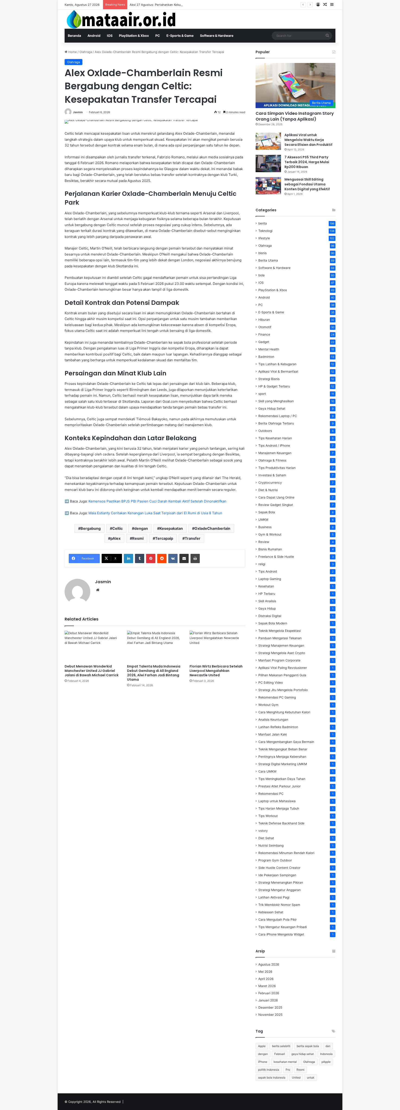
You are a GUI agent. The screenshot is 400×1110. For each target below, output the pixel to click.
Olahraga (85, 52)
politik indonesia (268, 1069)
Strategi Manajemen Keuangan (281, 645)
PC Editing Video (270, 682)
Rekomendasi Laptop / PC (277, 416)
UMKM (263, 519)
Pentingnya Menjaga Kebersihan (282, 756)
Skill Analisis (267, 601)
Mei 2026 (265, 971)
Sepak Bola (266, 512)
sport (262, 394)
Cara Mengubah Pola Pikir (277, 919)
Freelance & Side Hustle (276, 556)
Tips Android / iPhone (274, 445)
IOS (109, 35)
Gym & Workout (269, 534)
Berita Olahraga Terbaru (276, 423)
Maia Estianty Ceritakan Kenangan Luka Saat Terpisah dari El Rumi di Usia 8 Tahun (155, 513)
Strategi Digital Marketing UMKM (282, 764)
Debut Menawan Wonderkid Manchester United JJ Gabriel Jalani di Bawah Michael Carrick (92, 670)
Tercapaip (164, 538)
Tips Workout (268, 816)
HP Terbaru (266, 594)
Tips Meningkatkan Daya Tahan (281, 779)
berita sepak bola (308, 1046)
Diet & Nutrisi (268, 490)
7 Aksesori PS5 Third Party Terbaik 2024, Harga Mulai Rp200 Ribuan (306, 162)
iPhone (262, 1061)
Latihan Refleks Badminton (278, 727)
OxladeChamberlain (212, 528)
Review (263, 542)
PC (157, 35)
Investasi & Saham (272, 475)
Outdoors (265, 431)
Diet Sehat (266, 838)
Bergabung (91, 528)
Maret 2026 (267, 986)
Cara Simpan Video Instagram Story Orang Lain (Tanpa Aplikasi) (295, 116)
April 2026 (266, 979)
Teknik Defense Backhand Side (281, 823)
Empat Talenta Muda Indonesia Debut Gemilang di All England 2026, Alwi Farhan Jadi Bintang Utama (153, 673)
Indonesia (326, 1054)
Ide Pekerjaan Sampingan (277, 875)
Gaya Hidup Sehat (271, 408)
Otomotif (264, 327)
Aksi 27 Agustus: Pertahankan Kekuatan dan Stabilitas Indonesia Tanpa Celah (185, 4)
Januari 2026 (268, 1000)
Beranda (74, 35)
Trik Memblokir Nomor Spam (279, 905)
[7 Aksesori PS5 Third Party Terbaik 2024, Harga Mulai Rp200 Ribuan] (268, 163)
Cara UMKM (267, 771)
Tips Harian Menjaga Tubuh (278, 808)
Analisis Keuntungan (273, 719)
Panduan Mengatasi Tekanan (280, 638)
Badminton (266, 357)
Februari (279, 1054)
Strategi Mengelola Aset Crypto (281, 653)
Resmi (138, 538)
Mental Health (268, 349)
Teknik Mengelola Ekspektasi (279, 631)
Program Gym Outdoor (275, 860)
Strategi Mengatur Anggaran (279, 890)
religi (261, 564)
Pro (288, 1069)
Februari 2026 (268, 993)
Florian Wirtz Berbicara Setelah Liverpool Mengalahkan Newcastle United (216, 670)
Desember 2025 (270, 1007)
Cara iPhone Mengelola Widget (281, 934)
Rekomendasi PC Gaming (277, 697)
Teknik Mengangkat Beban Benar (282, 749)
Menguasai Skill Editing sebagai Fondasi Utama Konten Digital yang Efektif (307, 184)
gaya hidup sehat (302, 1054)
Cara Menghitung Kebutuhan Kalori (284, 712)
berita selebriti (281, 1046)
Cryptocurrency (270, 482)
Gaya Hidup (267, 608)
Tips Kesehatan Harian (275, 438)
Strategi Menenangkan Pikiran (280, 882)
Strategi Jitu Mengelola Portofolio (283, 690)
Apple (262, 1046)
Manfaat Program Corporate (279, 660)
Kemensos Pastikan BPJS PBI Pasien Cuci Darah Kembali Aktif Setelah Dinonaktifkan (157, 501)
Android (94, 35)
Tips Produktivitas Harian (277, 468)
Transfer (192, 538)
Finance (264, 334)
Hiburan (264, 319)
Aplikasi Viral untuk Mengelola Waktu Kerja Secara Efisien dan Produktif (308, 140)
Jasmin (78, 112)
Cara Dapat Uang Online (276, 497)
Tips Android (267, 571)
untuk (310, 1077)
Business (265, 527)
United (296, 1077)
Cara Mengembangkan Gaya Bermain (286, 742)
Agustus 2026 (268, 964)
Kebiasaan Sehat (270, 912)
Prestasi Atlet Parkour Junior (279, 786)
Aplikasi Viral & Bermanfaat (278, 371)
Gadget (263, 342)
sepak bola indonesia (271, 1077)
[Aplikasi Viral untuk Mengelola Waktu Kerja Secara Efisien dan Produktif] (268, 141)
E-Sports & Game (180, 35)
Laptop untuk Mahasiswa (277, 801)
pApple (326, 1061)
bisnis (262, 253)
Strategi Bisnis (269, 379)
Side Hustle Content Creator (279, 868)
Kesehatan (266, 586)
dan (327, 1046)
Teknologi (265, 231)
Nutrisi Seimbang (271, 845)
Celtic (117, 528)
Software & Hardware (216, 35)
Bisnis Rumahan (270, 549)
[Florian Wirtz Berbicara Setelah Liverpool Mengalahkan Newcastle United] (217, 646)
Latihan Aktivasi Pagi (273, 897)
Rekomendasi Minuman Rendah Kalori (286, 853)
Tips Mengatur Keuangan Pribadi (282, 927)
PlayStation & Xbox (134, 35)
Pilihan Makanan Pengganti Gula (282, 675)
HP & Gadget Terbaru (274, 386)
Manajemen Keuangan (274, 453)
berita (262, 223)
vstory (263, 830)
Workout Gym (268, 705)
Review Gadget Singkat (275, 505)
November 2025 (270, 1014)
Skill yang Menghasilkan (276, 401)
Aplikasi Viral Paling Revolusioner (282, 668)
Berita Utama (268, 260)
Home (72, 52)
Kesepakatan (171, 528)
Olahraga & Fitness (272, 460)
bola (261, 275)
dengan (141, 528)
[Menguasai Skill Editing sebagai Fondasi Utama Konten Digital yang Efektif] (268, 185)
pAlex (115, 538)
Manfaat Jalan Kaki (272, 734)
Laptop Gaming (269, 579)
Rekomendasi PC (271, 793)
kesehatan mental (285, 1061)
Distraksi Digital (269, 616)
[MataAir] (122, 19)
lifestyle (264, 238)
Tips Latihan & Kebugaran (277, 364)
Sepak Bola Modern (272, 623)
